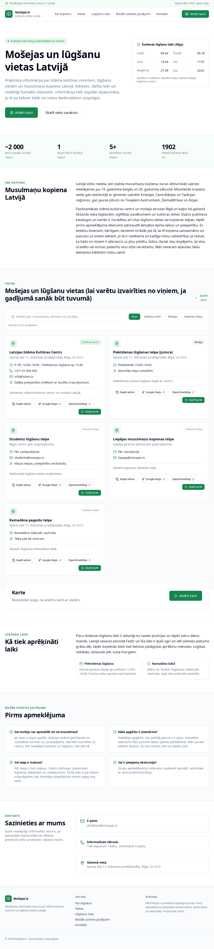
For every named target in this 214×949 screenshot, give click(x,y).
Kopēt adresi (23, 404)
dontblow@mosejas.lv (102, 825)
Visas (134, 316)
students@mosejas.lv (29, 458)
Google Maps (50, 404)
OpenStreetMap (78, 404)
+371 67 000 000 (25, 371)
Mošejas (173, 316)
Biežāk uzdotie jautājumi (133, 14)
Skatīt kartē (91, 411)
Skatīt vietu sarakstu (62, 112)
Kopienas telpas (193, 316)
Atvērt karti (198, 14)
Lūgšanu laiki (101, 14)
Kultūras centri (152, 316)
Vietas (81, 14)
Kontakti (162, 14)
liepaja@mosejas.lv (131, 458)
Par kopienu (63, 14)
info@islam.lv (23, 377)
